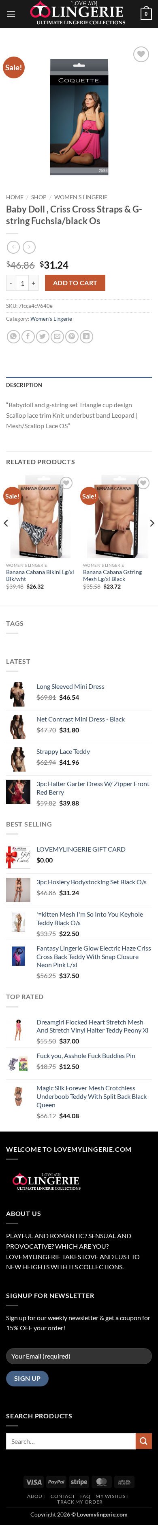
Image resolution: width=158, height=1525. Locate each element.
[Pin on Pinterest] (72, 336)
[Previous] (6, 539)
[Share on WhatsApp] (13, 336)
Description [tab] (24, 385)
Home (14, 197)
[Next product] (13, 247)
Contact (63, 1496)
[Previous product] (29, 247)
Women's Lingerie (80, 197)
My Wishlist (112, 1496)
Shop (39, 197)
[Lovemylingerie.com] (79, 14)
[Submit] (144, 1441)
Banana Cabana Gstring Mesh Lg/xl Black (112, 576)
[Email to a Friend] (57, 336)
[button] (11, 14)
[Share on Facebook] (28, 336)
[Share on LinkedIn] (86, 336)
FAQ (85, 1496)
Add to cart (75, 282)
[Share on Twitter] (42, 336)
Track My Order (80, 1502)
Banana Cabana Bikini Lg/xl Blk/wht (40, 576)
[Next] (151, 539)
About (36, 1496)
